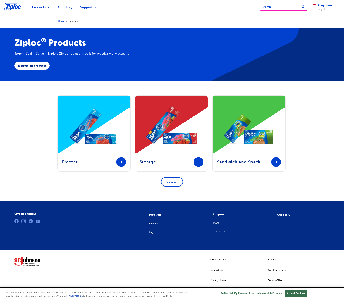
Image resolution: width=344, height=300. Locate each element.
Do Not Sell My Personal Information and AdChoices (251, 293)
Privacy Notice (74, 296)
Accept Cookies (296, 293)
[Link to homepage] (14, 7)
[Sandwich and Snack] (276, 162)
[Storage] (198, 162)
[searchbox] (281, 7)
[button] (325, 7)
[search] (303, 7)
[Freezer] (121, 162)
